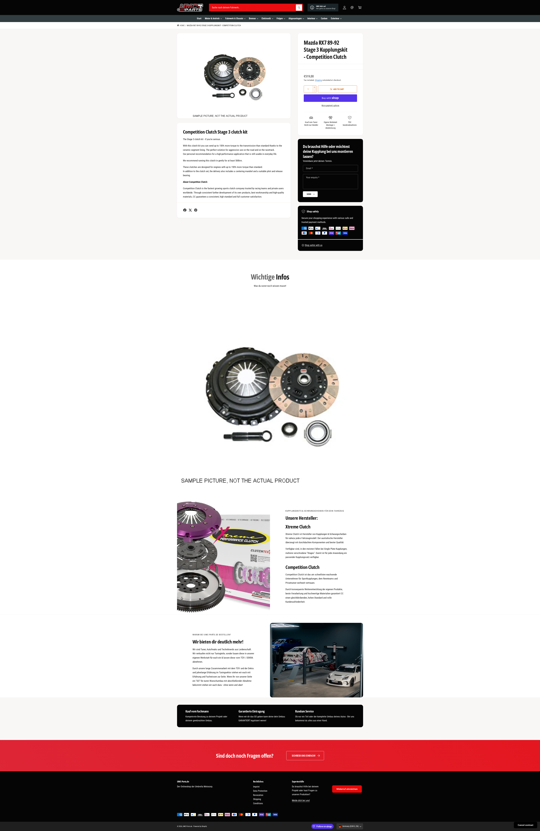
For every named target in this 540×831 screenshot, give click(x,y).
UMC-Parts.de (187, 826)
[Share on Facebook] (185, 210)
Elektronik (266, 18)
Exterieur (335, 18)
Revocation (258, 795)
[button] (360, 7)
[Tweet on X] (190, 210)
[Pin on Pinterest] (196, 210)
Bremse (252, 18)
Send (309, 194)
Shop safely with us (313, 245)
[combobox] (256, 7)
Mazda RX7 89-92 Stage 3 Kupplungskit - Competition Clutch (214, 25)
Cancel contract (525, 825)
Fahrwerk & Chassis (234, 18)
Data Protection (260, 791)
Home (182, 25)
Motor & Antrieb (212, 18)
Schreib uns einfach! (303, 755)
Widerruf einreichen (347, 789)
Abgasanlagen (295, 18)
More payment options (330, 105)
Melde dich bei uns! (301, 800)
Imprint (256, 786)
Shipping (318, 80)
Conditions (258, 803)
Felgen (280, 18)
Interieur (311, 18)
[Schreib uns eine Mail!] (352, 7)
